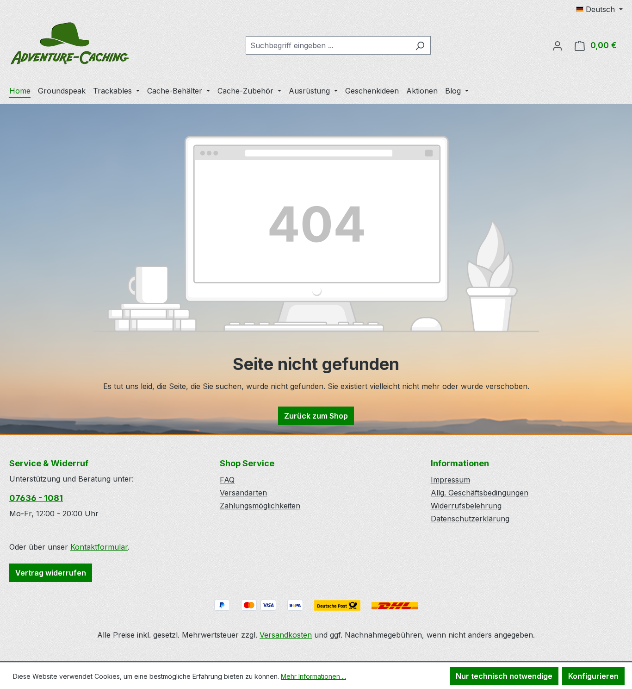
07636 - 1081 (36, 498)
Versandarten (243, 492)
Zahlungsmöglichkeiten (260, 505)
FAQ (227, 479)
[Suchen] (420, 45)
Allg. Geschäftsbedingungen (479, 492)
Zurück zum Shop (316, 415)
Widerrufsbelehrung (466, 505)
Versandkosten (286, 634)
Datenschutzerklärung (470, 518)
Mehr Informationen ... (313, 676)
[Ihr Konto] (557, 45)
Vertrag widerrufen (50, 572)
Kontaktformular (99, 546)
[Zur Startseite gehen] (69, 43)
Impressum (450, 479)
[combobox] (327, 45)
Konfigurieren (593, 676)
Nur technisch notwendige (504, 676)
